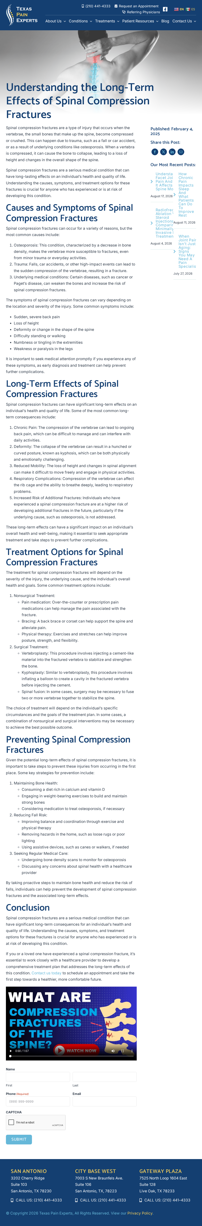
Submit (19, 1139)
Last (75, 1085)
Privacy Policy (139, 1213)
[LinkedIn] (172, 152)
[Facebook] (155, 152)
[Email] (181, 152)
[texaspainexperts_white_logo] (22, 6)
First (9, 1085)
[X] (163, 152)
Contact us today (47, 973)
